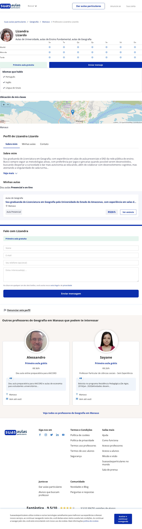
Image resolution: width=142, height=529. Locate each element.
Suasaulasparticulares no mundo (115, 463)
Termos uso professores (83, 445)
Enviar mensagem (71, 293)
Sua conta (130, 6)
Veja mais (8, 173)
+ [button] (4, 104)
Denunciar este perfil (18, 310)
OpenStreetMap (127, 122)
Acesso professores (112, 445)
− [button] (8, 104)
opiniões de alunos (106, 508)
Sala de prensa (110, 469)
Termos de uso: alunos (82, 450)
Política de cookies (80, 435)
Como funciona (110, 440)
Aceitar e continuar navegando (123, 519)
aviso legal (55, 285)
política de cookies (90, 521)
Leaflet (115, 122)
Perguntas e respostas (82, 492)
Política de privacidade (82, 440)
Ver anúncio (128, 212)
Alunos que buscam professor (49, 494)
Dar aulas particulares (88, 6)
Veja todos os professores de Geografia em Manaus (71, 413)
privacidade (67, 285)
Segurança (76, 456)
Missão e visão (109, 456)
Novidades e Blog (79, 486)
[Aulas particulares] (10, 9)
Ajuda (105, 435)
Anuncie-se (115, 6)
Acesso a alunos (110, 450)
